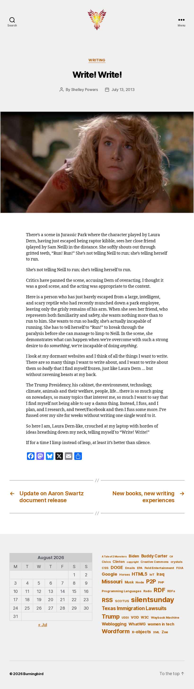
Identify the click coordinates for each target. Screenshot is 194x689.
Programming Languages (121, 591)
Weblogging (114, 623)
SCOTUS (122, 601)
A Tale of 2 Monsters (114, 556)
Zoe (165, 632)
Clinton (118, 562)
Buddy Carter (154, 555)
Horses (124, 574)
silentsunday (152, 599)
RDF (159, 590)
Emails (130, 568)
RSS (107, 600)
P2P (151, 581)
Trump (111, 616)
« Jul (42, 624)
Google (109, 574)
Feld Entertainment (159, 568)
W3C (145, 617)
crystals (176, 562)
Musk (129, 582)
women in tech (161, 624)
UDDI (125, 617)
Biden (134, 556)
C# (171, 556)
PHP (161, 582)
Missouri (112, 581)
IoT (152, 574)
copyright (133, 562)
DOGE (117, 567)
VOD (135, 617)
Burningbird (33, 674)
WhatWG (137, 624)
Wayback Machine (165, 617)
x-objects (141, 631)
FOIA (179, 568)
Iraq (160, 574)
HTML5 (139, 574)
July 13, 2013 (123, 89)
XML (156, 632)
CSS (105, 568)
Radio (147, 591)
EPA (139, 568)
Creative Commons (154, 562)
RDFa (171, 591)
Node (140, 582)
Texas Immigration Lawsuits (134, 608)
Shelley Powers (84, 89)
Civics (106, 562)
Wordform (116, 631)
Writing (97, 60)
